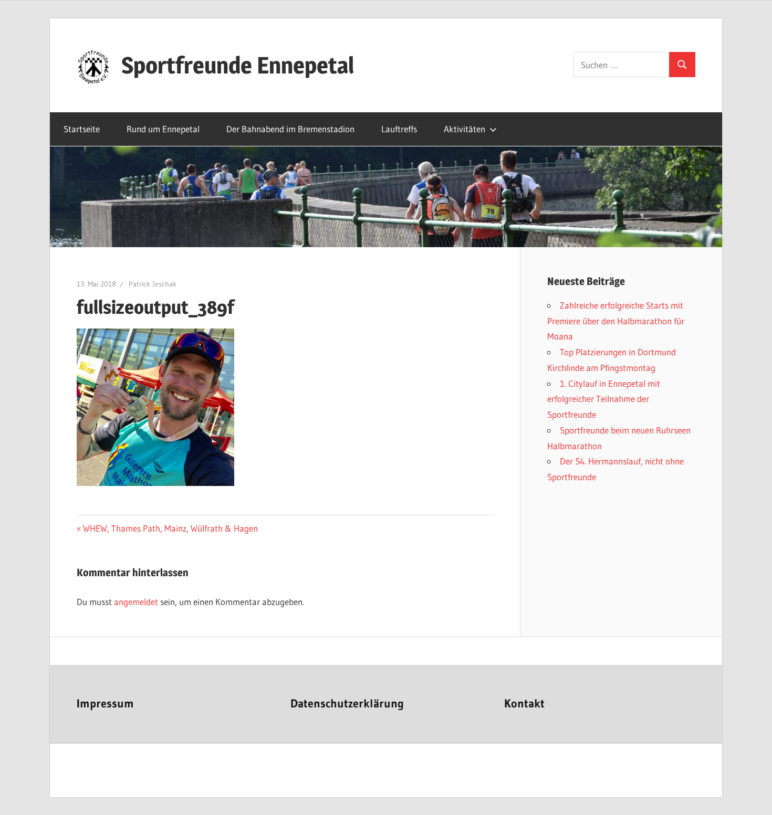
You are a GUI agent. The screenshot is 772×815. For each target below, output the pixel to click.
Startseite (82, 128)
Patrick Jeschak (152, 284)
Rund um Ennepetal (163, 128)
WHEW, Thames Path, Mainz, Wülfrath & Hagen (170, 528)
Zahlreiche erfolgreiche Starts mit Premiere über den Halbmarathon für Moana (615, 321)
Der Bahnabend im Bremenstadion (290, 128)
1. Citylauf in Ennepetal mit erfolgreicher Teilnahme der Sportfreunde (603, 399)
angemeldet (136, 601)
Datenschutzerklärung (347, 703)
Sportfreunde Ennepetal (237, 65)
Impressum (105, 703)
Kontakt (524, 703)
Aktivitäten (464, 128)
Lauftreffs (399, 128)
